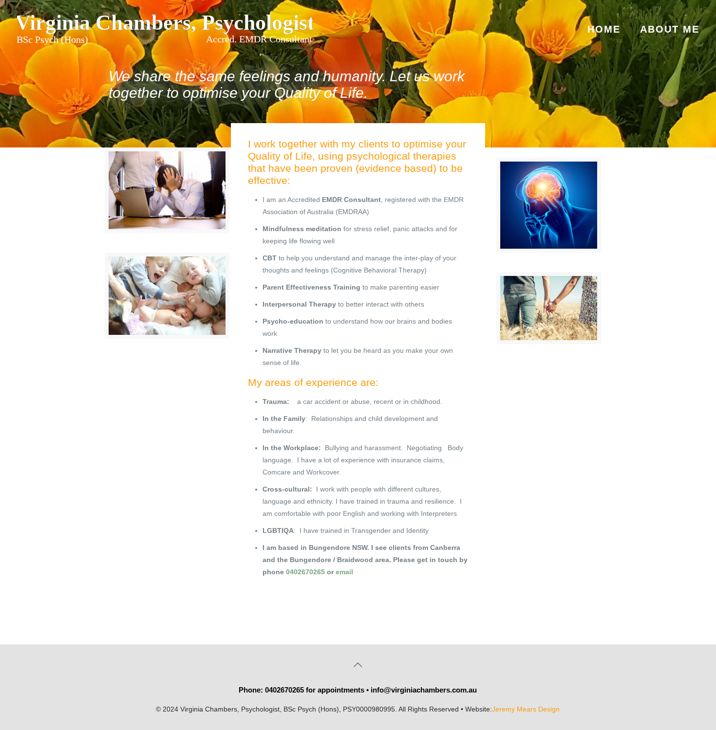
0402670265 (305, 572)
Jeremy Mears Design (526, 709)
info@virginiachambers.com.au (424, 690)
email (344, 572)
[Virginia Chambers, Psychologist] (165, 29)
